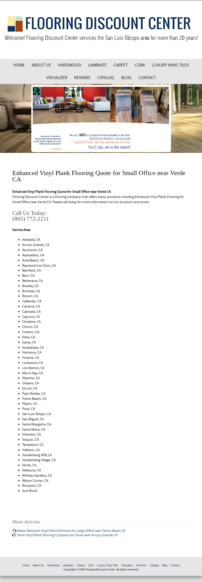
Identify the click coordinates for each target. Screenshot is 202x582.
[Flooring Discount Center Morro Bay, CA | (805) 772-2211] (101, 28)
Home (19, 65)
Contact (147, 77)
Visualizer (56, 77)
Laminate (97, 65)
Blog (126, 77)
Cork (140, 65)
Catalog (105, 77)
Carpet (121, 65)
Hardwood (69, 65)
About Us (41, 65)
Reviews (82, 77)
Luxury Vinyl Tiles (170, 65)
